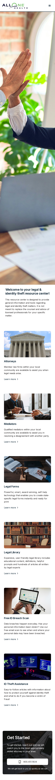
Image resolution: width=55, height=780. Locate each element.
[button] (49, 6)
